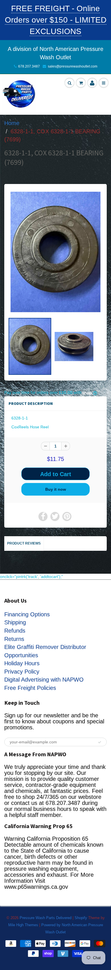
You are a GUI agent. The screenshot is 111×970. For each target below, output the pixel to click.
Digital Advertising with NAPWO (44, 679)
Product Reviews (24, 543)
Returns (14, 639)
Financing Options (27, 614)
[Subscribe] (100, 742)
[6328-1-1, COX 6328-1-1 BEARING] (55, 252)
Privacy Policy (21, 671)
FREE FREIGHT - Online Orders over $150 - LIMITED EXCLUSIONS (55, 20)
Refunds (14, 630)
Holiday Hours (22, 663)
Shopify (81, 918)
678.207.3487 (29, 66)
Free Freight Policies (30, 688)
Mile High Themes (23, 925)
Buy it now (55, 489)
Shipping (15, 622)
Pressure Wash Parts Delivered (45, 918)
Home (11, 123)
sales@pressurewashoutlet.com (72, 66)
